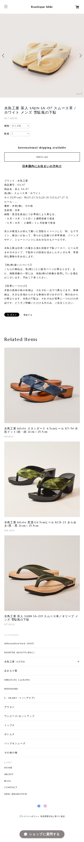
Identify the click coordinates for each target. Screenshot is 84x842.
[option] (42, 56)
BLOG (8, 781)
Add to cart (42, 157)
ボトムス (9, 734)
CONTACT (10, 787)
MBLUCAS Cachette (17, 679)
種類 (7, 126)
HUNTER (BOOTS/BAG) (19, 652)
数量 (7, 133)
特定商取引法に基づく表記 (52, 816)
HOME (8, 767)
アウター (9, 707)
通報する (27, 315)
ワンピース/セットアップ (19, 716)
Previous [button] (4, 56)
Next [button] (80, 56)
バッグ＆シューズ (15, 743)
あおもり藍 (11, 670)
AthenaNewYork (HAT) (19, 643)
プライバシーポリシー (29, 816)
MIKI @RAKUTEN (15, 794)
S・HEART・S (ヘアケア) (19, 697)
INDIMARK (11, 688)
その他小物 (11, 752)
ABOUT (9, 774)
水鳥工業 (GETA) (14, 661)
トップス (9, 725)
